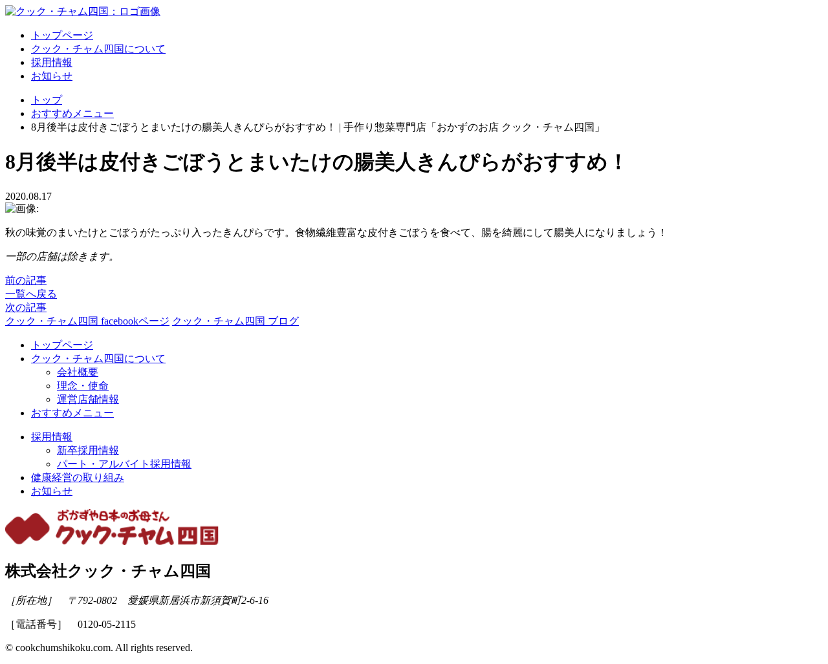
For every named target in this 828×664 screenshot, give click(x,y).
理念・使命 (83, 385)
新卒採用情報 (88, 450)
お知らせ (51, 75)
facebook (87, 321)
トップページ (62, 35)
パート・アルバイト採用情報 (124, 463)
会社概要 (77, 372)
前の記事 (26, 280)
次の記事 (26, 307)
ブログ (235, 321)
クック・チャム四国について (98, 48)
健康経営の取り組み (77, 477)
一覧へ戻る (31, 293)
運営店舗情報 (88, 399)
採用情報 (51, 62)
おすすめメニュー (72, 412)
